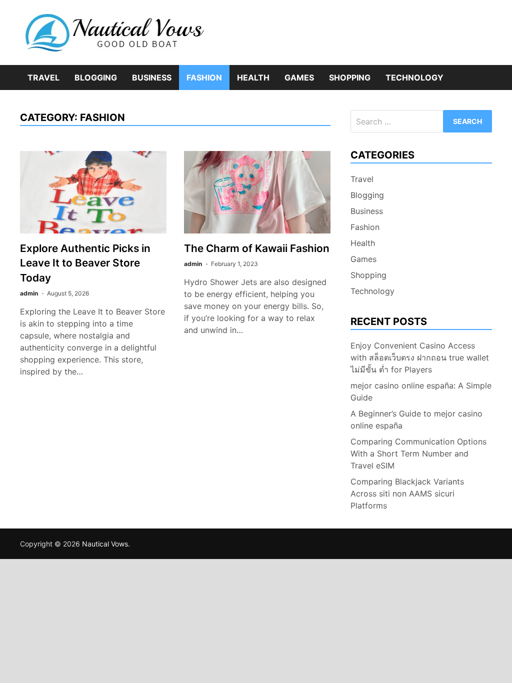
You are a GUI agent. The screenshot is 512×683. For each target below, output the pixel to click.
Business (152, 77)
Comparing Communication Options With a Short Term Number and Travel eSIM (418, 453)
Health (253, 77)
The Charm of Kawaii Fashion (257, 248)
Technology (415, 77)
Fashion (204, 77)
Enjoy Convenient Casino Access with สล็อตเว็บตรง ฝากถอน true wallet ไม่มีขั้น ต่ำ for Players (419, 357)
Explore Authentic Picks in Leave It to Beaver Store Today (85, 263)
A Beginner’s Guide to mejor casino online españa (416, 419)
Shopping (349, 77)
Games (299, 77)
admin (29, 293)
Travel (44, 77)
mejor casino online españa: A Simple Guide (421, 391)
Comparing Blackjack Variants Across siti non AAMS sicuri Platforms (407, 493)
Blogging (95, 77)
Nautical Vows (105, 544)
